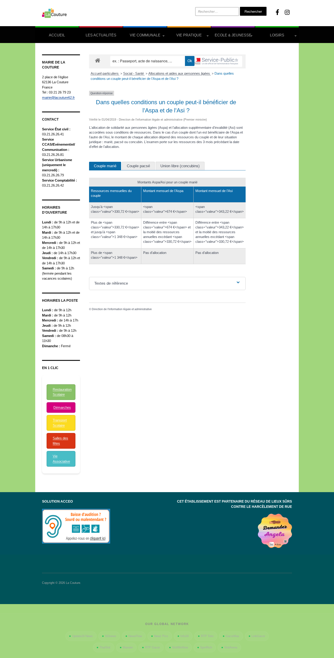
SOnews (110, 636)
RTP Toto (207, 636)
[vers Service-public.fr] (213, 61)
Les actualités (101, 35)
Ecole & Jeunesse (233, 35)
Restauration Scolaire (62, 392)
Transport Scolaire (60, 422)
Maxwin (128, 647)
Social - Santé (134, 73)
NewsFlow (135, 636)
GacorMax (232, 636)
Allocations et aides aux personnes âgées (179, 73)
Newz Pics (161, 636)
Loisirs (277, 35)
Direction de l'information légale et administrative (122, 309)
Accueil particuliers (105, 73)
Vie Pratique (189, 35)
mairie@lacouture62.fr (58, 97)
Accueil (57, 35)
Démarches (62, 407)
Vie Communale (145, 35)
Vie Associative (61, 458)
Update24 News (82, 636)
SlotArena (230, 647)
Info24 (184, 636)
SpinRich (206, 647)
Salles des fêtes (60, 440)
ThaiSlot (105, 647)
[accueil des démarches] (97, 60)
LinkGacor (258, 636)
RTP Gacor (152, 647)
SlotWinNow (180, 647)
